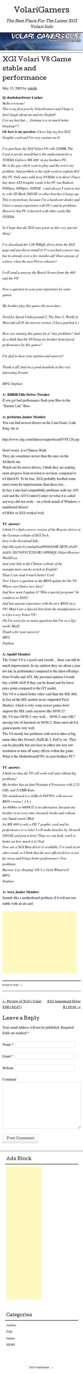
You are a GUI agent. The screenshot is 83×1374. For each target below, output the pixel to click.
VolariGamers (41, 11)
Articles (11, 1325)
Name (8, 1044)
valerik (32, 88)
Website (8, 1067)
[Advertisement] (39, 942)
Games (10, 1338)
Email (7, 1056)
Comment (9, 1079)
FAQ (16, 984)
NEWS (10, 1344)
